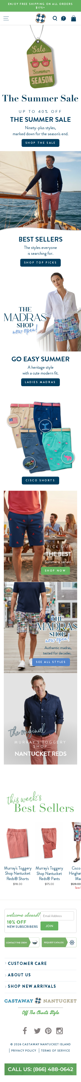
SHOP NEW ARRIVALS (32, 986)
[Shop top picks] (40, 211)
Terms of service (55, 1051)
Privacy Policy (23, 1051)
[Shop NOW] (40, 536)
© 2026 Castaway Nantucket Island (40, 1044)
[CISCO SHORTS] (40, 445)
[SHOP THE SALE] (40, 88)
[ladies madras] (40, 331)
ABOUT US (19, 975)
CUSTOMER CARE (27, 963)
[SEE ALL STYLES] (40, 627)
